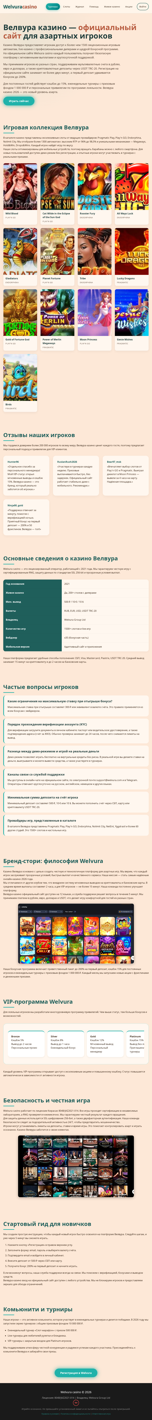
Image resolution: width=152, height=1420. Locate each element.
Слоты (66, 6)
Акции (128, 6)
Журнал (79, 6)
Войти (142, 6)
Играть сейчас (19, 101)
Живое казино (112, 6)
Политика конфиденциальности (75, 1413)
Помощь (94, 6)
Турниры (53, 6)
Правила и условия (50, 1413)
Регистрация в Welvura (76, 1373)
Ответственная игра (101, 1413)
